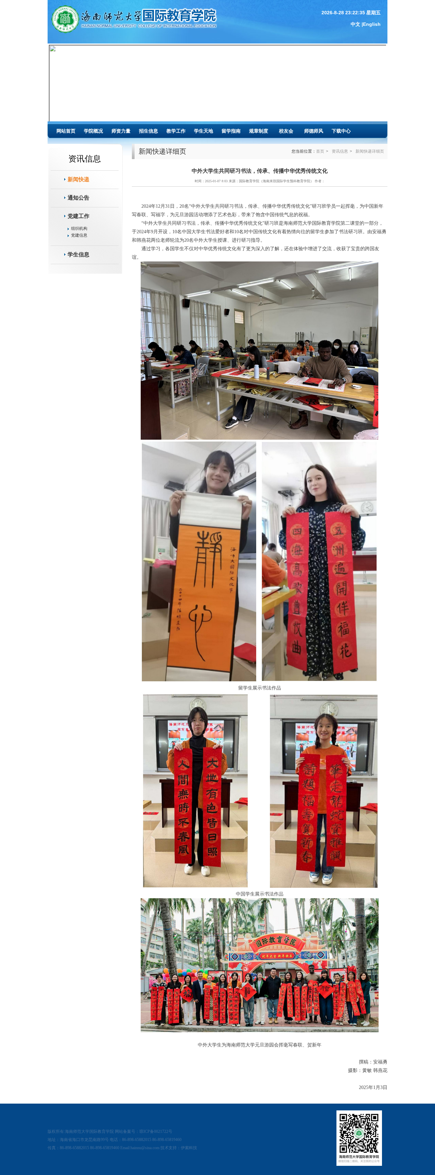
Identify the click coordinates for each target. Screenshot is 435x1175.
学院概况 (93, 131)
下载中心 (341, 131)
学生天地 (203, 131)
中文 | (357, 24)
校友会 (286, 131)
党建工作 (78, 216)
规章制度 (258, 131)
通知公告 (78, 198)
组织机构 (79, 228)
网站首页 (65, 131)
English (372, 24)
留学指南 (231, 131)
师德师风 (313, 131)
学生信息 (78, 254)
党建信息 (79, 235)
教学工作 (176, 131)
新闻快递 (78, 179)
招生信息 (148, 131)
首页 (320, 151)
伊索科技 (189, 1147)
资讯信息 (340, 151)
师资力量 (120, 131)
